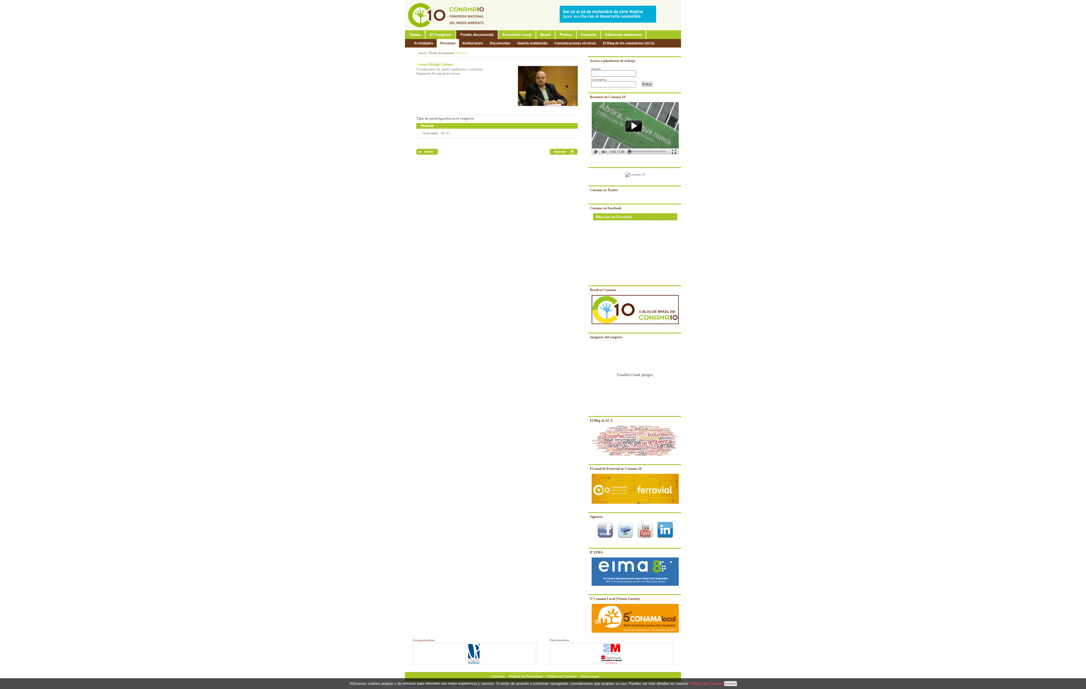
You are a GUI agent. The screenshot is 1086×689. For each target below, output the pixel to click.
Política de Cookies (561, 677)
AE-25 (445, 133)
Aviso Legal (590, 677)
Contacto (498, 677)
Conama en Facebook (605, 208)
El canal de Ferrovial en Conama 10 (615, 469)
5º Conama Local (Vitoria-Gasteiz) (615, 599)
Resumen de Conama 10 (607, 97)
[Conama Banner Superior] (609, 21)
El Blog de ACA (601, 421)
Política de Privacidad (525, 677)
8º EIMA (596, 552)
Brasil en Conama (603, 290)
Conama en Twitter (604, 190)
